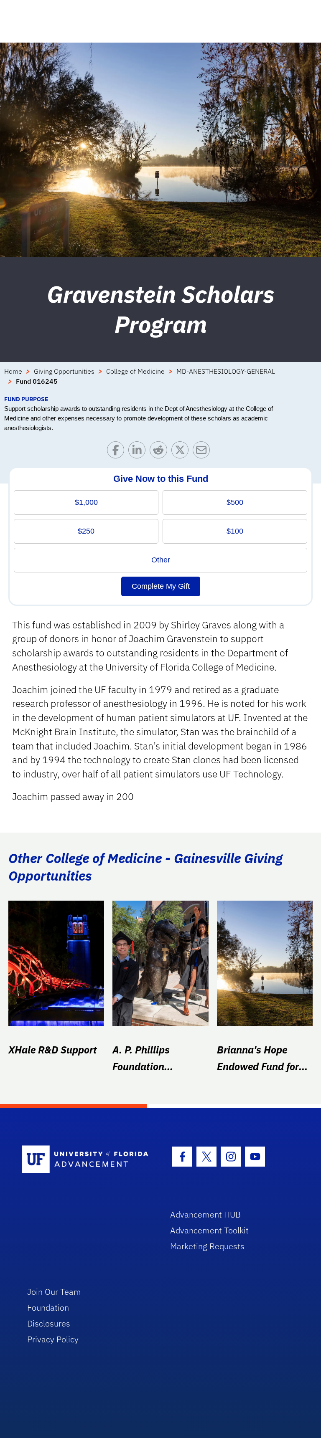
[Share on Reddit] (160, 452)
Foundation (48, 1307)
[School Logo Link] (86, 1159)
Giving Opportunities (64, 371)
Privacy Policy (53, 1339)
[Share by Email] (203, 452)
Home (13, 371)
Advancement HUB (205, 1214)
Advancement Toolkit (209, 1230)
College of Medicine (135, 371)
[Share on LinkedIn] (139, 452)
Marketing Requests (207, 1246)
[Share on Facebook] (117, 452)
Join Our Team (54, 1291)
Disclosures (48, 1323)
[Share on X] (182, 452)
